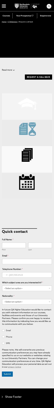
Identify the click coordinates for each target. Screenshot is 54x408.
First (4, 250)
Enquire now (45, 16)
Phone (9, 337)
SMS (8, 343)
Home (4, 22)
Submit (7, 374)
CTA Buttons (12, 22)
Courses (6, 16)
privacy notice (14, 367)
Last (30, 250)
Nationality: (8, 296)
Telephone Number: (12, 269)
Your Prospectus (24, 16)
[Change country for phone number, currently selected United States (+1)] (5, 275)
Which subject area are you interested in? (22, 282)
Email (5, 256)
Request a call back (38, 77)
